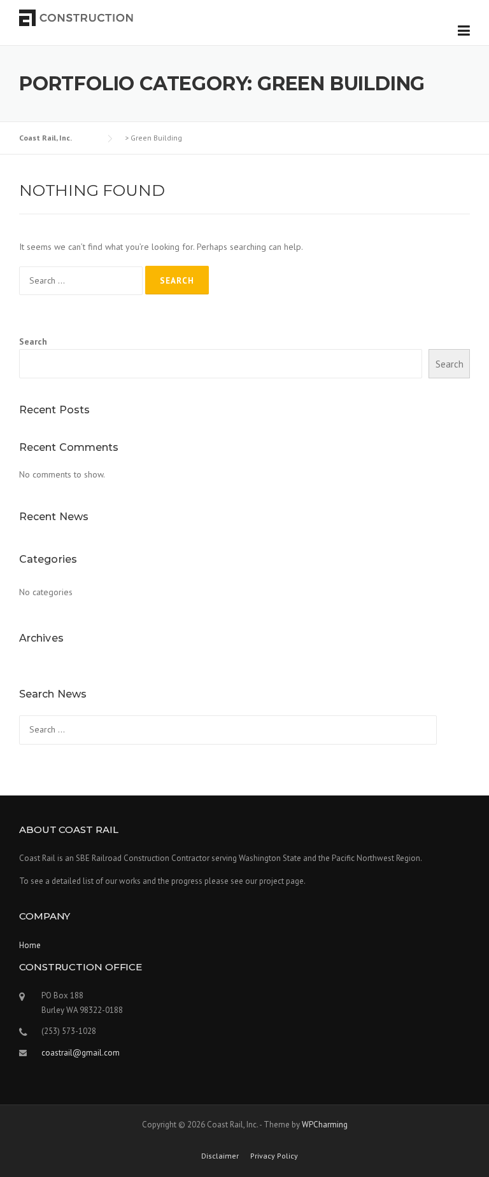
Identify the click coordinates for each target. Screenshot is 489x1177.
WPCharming (325, 1124)
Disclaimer (220, 1156)
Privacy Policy (274, 1156)
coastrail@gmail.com (80, 1052)
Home (30, 945)
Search (33, 341)
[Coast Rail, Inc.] (76, 17)
